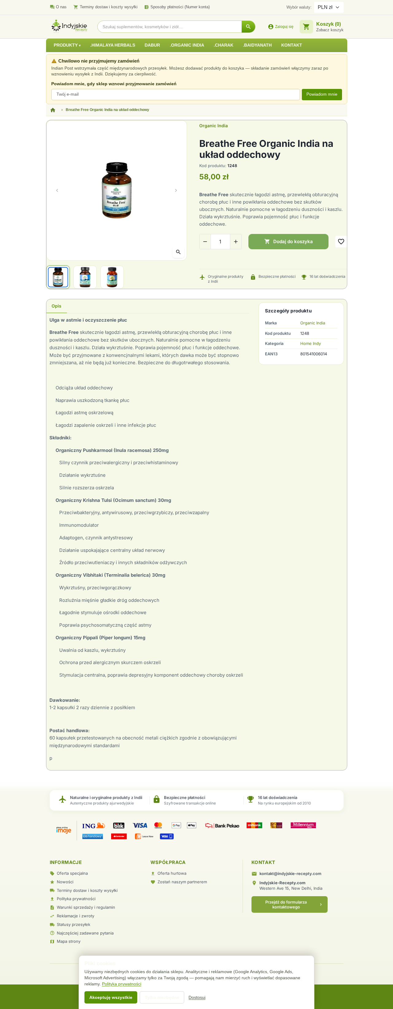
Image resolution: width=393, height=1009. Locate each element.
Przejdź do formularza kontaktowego (294, 904)
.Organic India (187, 45)
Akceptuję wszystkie (110, 997)
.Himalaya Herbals (112, 45)
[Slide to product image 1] (58, 277)
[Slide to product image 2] (85, 277)
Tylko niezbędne (162, 997)
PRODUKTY (66, 45)
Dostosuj (197, 997)
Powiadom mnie (321, 94)
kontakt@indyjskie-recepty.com (290, 873)
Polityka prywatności (121, 983)
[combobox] (170, 26)
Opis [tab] (56, 305)
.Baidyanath (257, 45)
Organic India (213, 125)
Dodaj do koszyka (288, 241)
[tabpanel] (147, 539)
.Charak (223, 45)
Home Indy (310, 343)
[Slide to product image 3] (112, 277)
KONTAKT (291, 45)
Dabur (152, 45)
